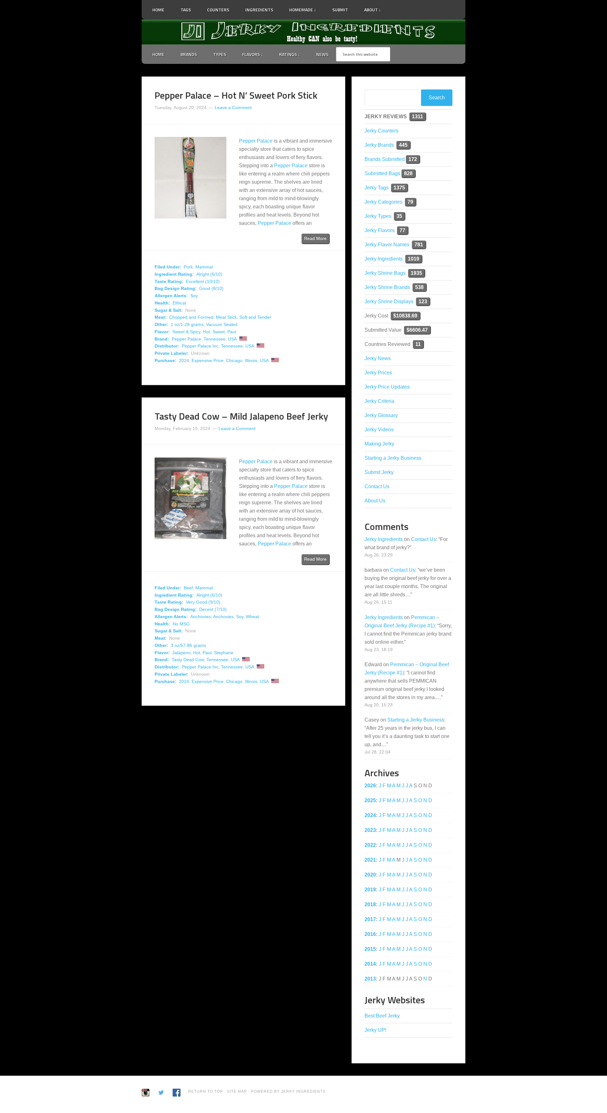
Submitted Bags (382, 173)
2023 (370, 830)
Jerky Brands (379, 145)
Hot (206, 331)
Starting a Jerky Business (393, 458)
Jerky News (378, 358)
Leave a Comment (233, 107)
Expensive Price (208, 360)
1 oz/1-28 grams (187, 324)
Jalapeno (181, 652)
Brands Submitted (385, 159)
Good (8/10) (211, 288)
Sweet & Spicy (186, 331)
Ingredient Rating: (174, 274)
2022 (370, 845)
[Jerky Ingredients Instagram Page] (409, 6)
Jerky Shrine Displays (389, 301)
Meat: (161, 317)
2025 (370, 800)
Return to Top (205, 1091)
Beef (188, 587)
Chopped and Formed (191, 317)
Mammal (204, 266)
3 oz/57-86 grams (188, 645)
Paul (231, 331)
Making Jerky (379, 443)
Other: (161, 324)
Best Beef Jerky (382, 1015)
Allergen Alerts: (171, 295)
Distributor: (167, 345)
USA (232, 338)
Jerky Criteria (379, 401)
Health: (162, 302)
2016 (370, 934)
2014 (370, 964)
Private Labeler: (171, 353)
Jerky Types (378, 216)
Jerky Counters (381, 130)
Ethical (179, 302)
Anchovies (200, 616)
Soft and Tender (255, 317)
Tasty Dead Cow (188, 659)
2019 (370, 889)
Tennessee (214, 338)
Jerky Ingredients (303, 32)
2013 (370, 978)
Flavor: (162, 331)
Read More (315, 238)
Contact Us (377, 486)
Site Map (237, 1091)
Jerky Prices (378, 372)
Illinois (251, 360)
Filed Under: (168, 266)
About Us (375, 500)
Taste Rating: (169, 281)
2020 (370, 874)
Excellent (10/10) (203, 281)
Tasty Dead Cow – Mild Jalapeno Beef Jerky (241, 416)
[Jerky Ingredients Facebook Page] (401, 7)
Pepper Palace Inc (200, 345)
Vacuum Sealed (221, 324)
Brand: (162, 338)
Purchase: (165, 360)
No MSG (181, 623)
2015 (370, 949)
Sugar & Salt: (169, 310)
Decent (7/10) (213, 609)
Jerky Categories (383, 202)
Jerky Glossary (381, 415)
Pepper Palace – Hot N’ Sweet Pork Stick (236, 95)
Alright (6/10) (209, 274)
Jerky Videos (379, 429)
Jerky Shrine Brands (387, 287)
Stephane (223, 652)
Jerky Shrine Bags (385, 273)
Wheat (252, 616)
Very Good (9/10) (203, 602)
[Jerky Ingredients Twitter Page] (393, 7)
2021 (370, 860)
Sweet (218, 331)
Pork (188, 266)
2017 (370, 919)
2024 (184, 360)
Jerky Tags (377, 187)
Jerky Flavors (380, 230)
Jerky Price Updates (387, 387)
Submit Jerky (379, 472)
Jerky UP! (375, 1030)
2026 (370, 785)
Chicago (234, 360)
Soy (194, 295)
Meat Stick (226, 317)
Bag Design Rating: (176, 288)
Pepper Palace (256, 141)
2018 (370, 904)
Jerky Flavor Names (387, 244)
